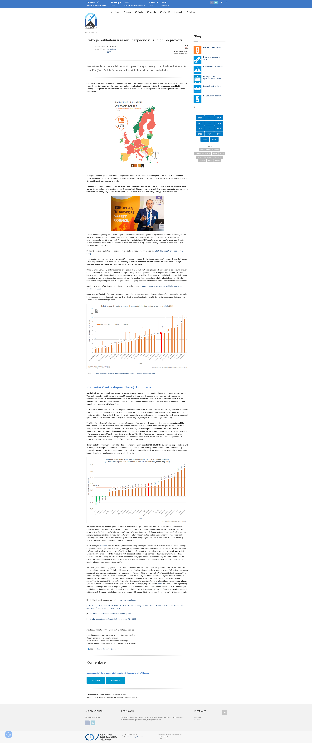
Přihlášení (96, 680)
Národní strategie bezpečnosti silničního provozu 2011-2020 (112, 619)
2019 (209, 118)
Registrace (115, 680)
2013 (209, 129)
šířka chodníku (218, 157)
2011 (200, 134)
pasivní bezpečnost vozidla (202, 153)
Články (140, 12)
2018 (219, 118)
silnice (222, 153)
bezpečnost (207, 157)
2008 (205, 139)
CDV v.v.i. (197, 720)
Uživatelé (166, 12)
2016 (209, 123)
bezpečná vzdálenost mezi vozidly (209, 149)
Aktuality (152, 12)
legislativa (202, 160)
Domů (86, 32)
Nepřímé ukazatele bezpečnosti (134, 3)
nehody (199, 157)
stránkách (103, 546)
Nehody (153, 3)
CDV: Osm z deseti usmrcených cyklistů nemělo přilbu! (110, 614)
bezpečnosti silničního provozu (97, 3)
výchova (210, 160)
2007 (214, 139)
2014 (200, 129)
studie (160, 584)
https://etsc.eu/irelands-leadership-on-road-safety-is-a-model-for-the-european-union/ (124, 373)
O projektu (115, 12)
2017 (200, 123)
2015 (219, 123)
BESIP (116, 3)
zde (88, 595)
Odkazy (191, 12)
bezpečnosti (165, 3)
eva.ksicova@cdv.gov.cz (135, 737)
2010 (209, 134)
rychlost (217, 160)
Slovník (179, 12)
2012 (219, 129)
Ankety (128, 12)
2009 (219, 134)
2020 (200, 118)
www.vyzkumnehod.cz (127, 600)
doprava (215, 153)
